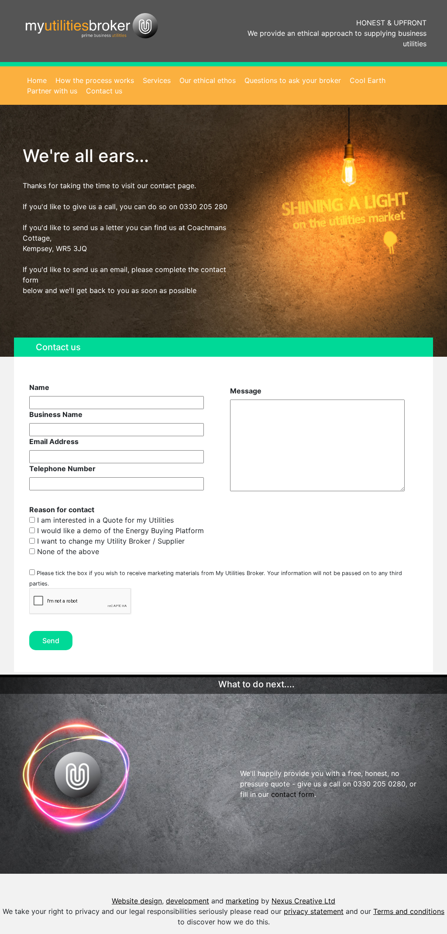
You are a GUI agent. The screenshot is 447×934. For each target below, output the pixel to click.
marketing (242, 900)
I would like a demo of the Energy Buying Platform (119, 530)
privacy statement (314, 911)
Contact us (104, 90)
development (187, 900)
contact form (292, 794)
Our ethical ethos (207, 80)
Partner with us (52, 90)
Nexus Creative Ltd (303, 900)
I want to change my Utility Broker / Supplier (110, 541)
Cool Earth (367, 80)
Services (157, 80)
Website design (137, 900)
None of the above (67, 551)
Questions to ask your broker (292, 80)
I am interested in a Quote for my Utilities (104, 520)
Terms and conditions (408, 911)
